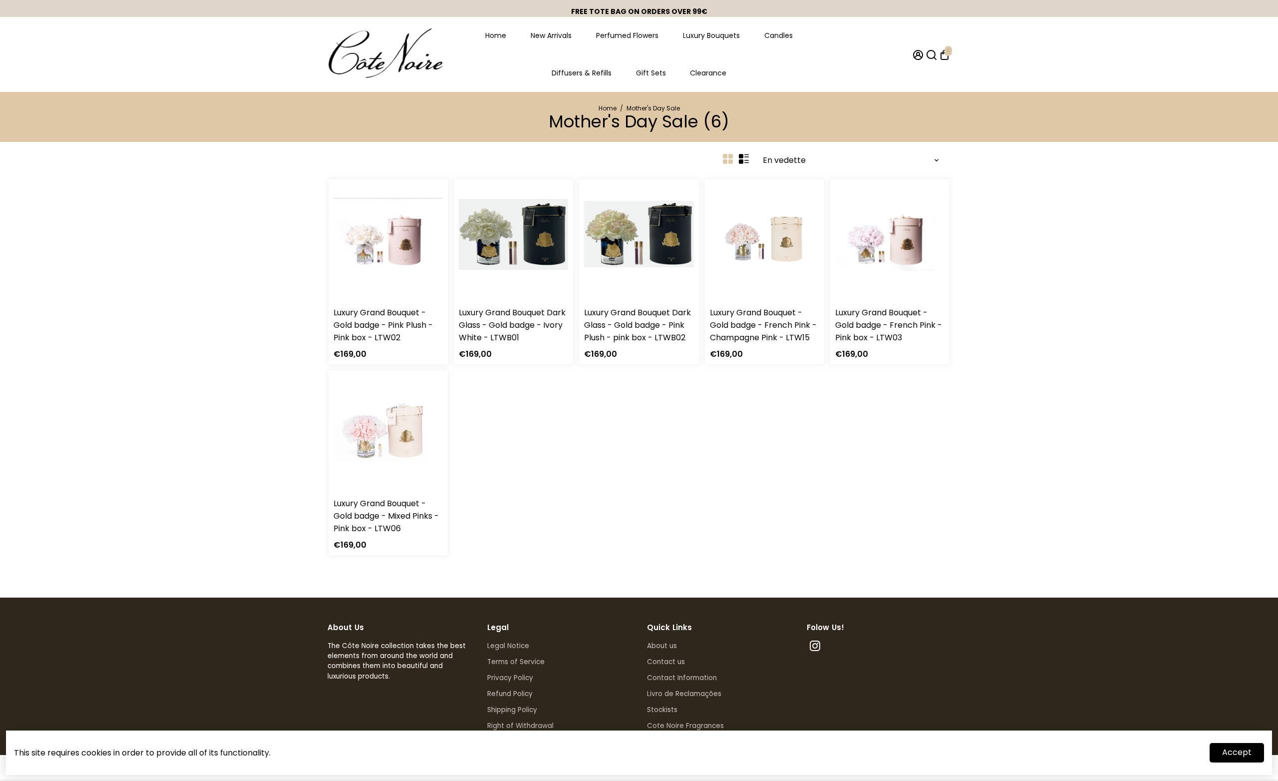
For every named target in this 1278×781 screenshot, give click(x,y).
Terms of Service (516, 662)
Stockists (662, 710)
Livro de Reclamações (684, 694)
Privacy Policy (510, 678)
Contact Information (682, 678)
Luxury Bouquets (711, 35)
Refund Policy (510, 694)
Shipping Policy (512, 710)
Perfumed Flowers (627, 35)
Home (495, 35)
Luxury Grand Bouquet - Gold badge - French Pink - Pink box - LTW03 (888, 325)
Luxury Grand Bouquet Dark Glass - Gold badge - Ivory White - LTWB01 (512, 325)
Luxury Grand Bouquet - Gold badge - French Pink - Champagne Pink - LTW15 (763, 325)
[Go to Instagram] (815, 647)
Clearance (708, 73)
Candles (778, 35)
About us (662, 646)
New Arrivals (551, 35)
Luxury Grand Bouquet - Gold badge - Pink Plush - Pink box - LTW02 (383, 325)
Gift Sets (651, 73)
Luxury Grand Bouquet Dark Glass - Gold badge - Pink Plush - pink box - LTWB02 (637, 325)
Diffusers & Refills (582, 73)
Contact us (666, 662)
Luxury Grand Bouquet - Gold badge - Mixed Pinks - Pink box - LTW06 (386, 516)
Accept (1237, 752)
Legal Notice (508, 646)
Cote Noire (350, 299)
